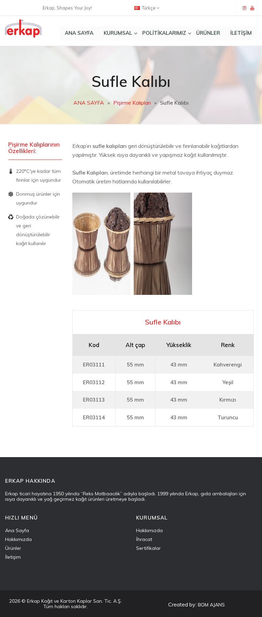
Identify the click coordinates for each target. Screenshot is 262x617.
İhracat (144, 539)
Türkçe (149, 8)
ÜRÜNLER (208, 33)
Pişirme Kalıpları (132, 102)
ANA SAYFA (79, 33)
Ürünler (13, 548)
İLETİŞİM (241, 33)
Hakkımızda (18, 539)
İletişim (13, 557)
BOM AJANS (211, 605)
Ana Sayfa (17, 530)
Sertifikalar (148, 548)
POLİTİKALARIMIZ (164, 33)
